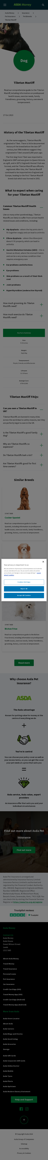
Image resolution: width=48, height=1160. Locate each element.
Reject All (24, 589)
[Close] (43, 562)
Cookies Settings (24, 582)
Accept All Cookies (24, 595)
